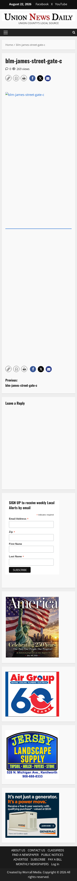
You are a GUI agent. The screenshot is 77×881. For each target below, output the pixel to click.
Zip (12, 532)
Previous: (21, 383)
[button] (5, 32)
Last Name (16, 556)
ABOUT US (18, 850)
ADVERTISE (20, 859)
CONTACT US (36, 850)
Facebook (42, 4)
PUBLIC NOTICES (52, 855)
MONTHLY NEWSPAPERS (32, 864)
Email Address (18, 518)
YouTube (61, 4)
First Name (15, 543)
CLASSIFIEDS (56, 850)
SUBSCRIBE (38, 859)
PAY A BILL (55, 859)
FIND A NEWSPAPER (25, 855)
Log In (55, 864)
